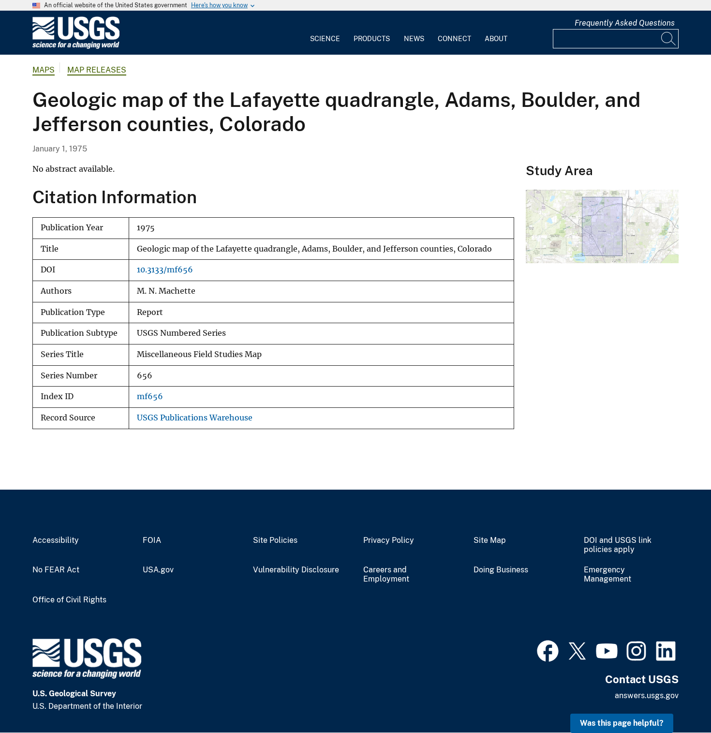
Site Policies (275, 540)
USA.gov (158, 570)
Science (325, 39)
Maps (43, 70)
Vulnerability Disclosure (296, 570)
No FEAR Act (55, 570)
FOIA (152, 540)
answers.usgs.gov (647, 695)
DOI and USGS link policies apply (618, 545)
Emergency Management (607, 574)
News (414, 39)
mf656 (150, 396)
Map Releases (96, 70)
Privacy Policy (388, 540)
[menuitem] (325, 32)
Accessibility (55, 540)
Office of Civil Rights (69, 600)
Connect (454, 39)
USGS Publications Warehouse (194, 417)
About (496, 39)
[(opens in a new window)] (548, 649)
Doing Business (501, 570)
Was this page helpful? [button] (622, 723)
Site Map (490, 540)
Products (372, 39)
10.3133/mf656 (165, 269)
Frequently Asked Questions (625, 23)
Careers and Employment (386, 574)
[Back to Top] (676, 698)
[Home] (75, 46)
